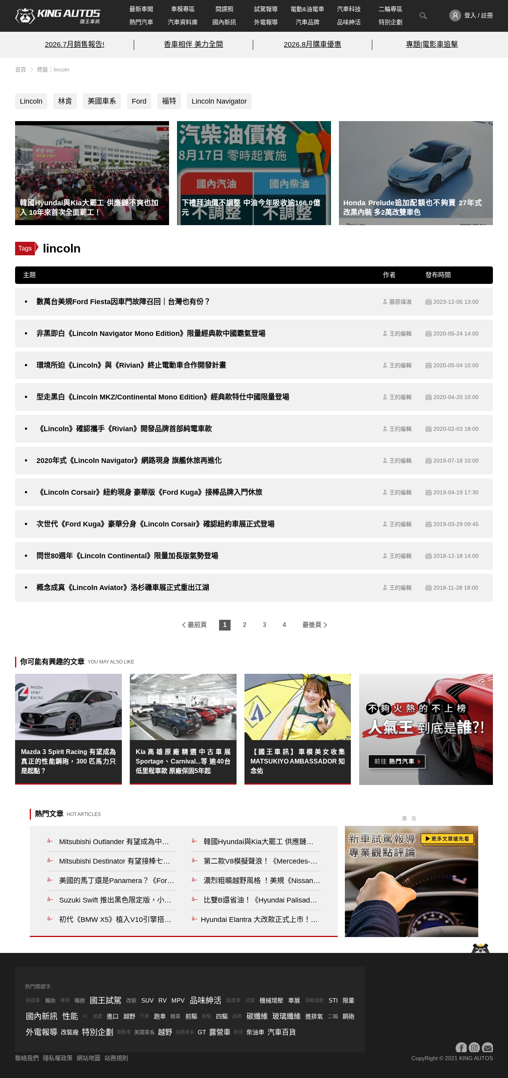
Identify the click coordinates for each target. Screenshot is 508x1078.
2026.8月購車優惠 (312, 44)
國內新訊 (224, 22)
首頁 (20, 69)
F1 (85, 1016)
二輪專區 (390, 9)
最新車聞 (141, 9)
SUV (147, 1000)
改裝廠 (70, 1032)
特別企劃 (390, 22)
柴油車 (255, 1032)
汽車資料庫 (183, 22)
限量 (348, 1000)
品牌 (237, 1016)
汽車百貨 (281, 1032)
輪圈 (80, 1000)
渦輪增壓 (314, 1000)
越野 (129, 1016)
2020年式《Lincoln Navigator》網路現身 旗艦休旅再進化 (129, 461)
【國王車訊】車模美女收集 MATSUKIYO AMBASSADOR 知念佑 (297, 761)
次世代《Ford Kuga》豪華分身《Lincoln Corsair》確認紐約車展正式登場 (156, 524)
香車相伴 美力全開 (193, 44)
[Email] (487, 1047)
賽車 (65, 1000)
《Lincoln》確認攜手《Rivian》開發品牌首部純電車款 (124, 429)
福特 (169, 101)
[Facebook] (461, 1047)
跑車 (160, 1016)
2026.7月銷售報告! (74, 44)
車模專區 (183, 9)
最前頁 (197, 624)
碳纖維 (257, 1016)
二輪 (333, 1016)
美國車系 (102, 101)
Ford (139, 101)
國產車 (233, 1000)
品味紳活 (349, 22)
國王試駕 (105, 1000)
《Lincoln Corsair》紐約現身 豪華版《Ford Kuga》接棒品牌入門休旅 (149, 492)
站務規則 (116, 1058)
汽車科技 (349, 9)
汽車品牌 (307, 22)
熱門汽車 (141, 22)
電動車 (124, 1032)
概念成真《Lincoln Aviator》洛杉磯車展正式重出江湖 (123, 588)
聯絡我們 (27, 1058)
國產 (97, 1016)
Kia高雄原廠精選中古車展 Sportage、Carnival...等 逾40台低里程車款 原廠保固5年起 (183, 761)
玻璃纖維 (286, 1016)
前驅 (191, 1016)
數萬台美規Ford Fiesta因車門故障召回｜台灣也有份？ (124, 302)
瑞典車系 (184, 1032)
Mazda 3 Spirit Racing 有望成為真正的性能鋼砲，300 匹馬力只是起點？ (68, 761)
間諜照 (224, 9)
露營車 (220, 1032)
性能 (70, 1016)
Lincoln (31, 101)
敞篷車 (33, 1000)
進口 (113, 1016)
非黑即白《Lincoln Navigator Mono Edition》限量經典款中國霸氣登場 (151, 333)
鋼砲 (348, 1016)
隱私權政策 (58, 1058)
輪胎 (50, 1000)
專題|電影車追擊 (432, 44)
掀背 (238, 1032)
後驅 (206, 1016)
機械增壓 (271, 1000)
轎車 (175, 1016)
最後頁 (311, 624)
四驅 (222, 1016)
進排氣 (314, 1016)
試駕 (250, 1000)
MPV (178, 1000)
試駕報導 (266, 9)
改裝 (131, 1000)
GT (202, 1032)
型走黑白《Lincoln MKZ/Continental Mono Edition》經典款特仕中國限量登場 (163, 397)
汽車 (144, 1016)
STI (333, 1000)
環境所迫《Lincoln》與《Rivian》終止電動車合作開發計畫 (131, 365)
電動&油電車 (307, 9)
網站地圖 (88, 1058)
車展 (294, 1000)
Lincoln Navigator (219, 101)
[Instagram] (474, 1047)
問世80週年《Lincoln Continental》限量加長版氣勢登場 (127, 556)
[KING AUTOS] (57, 16)
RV (162, 1000)
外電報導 (266, 22)
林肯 (65, 101)
